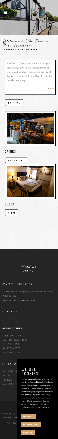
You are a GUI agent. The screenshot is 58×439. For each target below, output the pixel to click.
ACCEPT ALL (28, 416)
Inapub (15, 417)
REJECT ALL (28, 432)
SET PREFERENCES (31, 424)
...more (50, 88)
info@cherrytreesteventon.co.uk (18, 300)
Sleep (12, 213)
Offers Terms (13, 423)
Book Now (14, 103)
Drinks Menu (16, 160)
